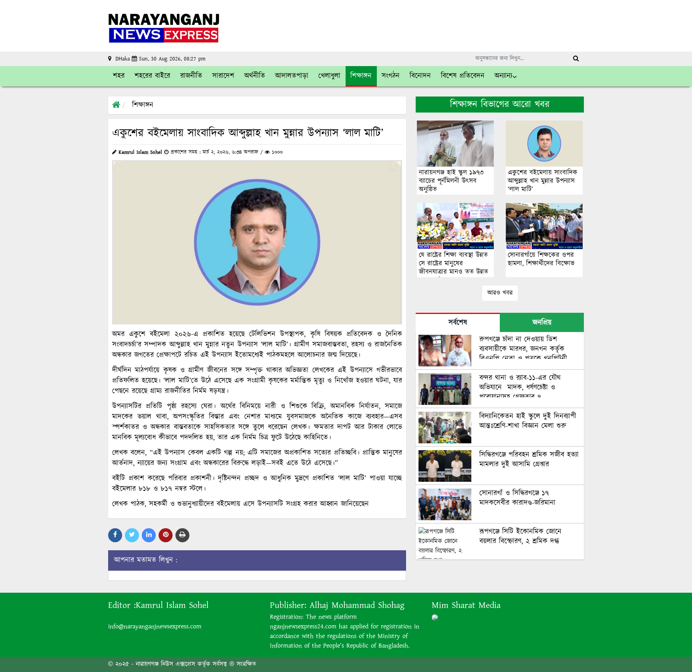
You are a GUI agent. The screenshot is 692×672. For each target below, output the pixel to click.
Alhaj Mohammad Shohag (357, 605)
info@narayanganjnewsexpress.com (154, 626)
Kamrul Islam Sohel (172, 605)
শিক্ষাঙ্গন (142, 105)
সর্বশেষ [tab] (458, 323)
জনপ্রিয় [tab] (542, 323)
